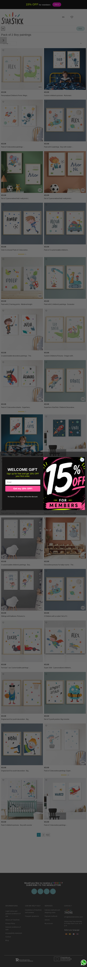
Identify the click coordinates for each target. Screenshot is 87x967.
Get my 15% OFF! (22, 488)
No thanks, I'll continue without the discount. (23, 496)
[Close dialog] (82, 460)
